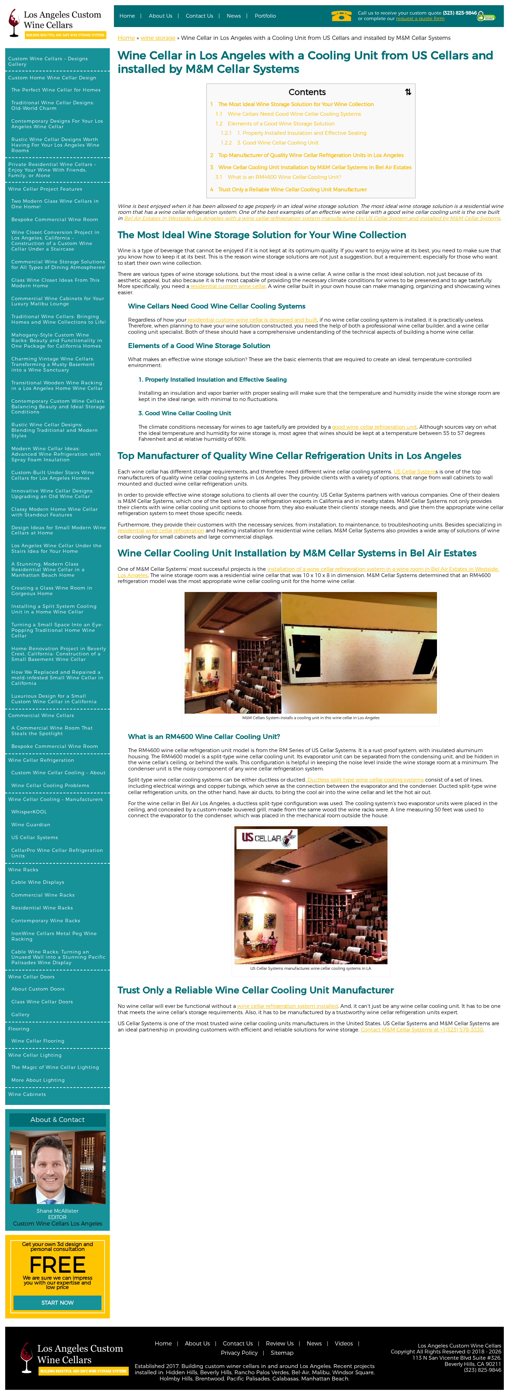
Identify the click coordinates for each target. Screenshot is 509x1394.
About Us (160, 16)
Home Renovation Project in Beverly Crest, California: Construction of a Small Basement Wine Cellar (58, 654)
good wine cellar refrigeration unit (374, 427)
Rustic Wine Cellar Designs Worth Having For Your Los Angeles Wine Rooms (55, 145)
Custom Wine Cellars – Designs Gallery (48, 61)
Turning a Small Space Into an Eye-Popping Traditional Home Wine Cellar (57, 630)
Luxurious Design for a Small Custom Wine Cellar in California (54, 698)
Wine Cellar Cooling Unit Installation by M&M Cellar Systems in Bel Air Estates (311, 167)
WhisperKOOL (29, 811)
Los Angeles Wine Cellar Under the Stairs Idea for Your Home (56, 548)
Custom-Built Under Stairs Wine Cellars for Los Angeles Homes (53, 475)
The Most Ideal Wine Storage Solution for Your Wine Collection (292, 104)
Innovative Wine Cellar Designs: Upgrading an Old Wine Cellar (52, 493)
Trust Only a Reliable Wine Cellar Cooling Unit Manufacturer (288, 189)
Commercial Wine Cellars (41, 715)
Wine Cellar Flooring (37, 1041)
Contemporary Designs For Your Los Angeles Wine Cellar (57, 123)
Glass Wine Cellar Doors (42, 1001)
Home (127, 16)
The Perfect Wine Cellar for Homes (56, 90)
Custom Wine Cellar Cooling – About (58, 772)
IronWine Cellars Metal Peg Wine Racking (54, 936)
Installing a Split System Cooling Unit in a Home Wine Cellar (54, 609)
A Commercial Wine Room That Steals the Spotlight (52, 730)
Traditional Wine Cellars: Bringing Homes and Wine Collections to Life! (58, 319)
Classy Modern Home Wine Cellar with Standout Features (54, 511)
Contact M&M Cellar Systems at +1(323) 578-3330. (422, 1030)
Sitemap (282, 1353)
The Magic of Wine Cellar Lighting (55, 1067)
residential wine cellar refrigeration (161, 531)
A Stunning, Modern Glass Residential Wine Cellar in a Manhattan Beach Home (48, 569)
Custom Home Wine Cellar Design (52, 77)
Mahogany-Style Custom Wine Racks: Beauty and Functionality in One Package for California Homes (56, 340)
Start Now (58, 1302)
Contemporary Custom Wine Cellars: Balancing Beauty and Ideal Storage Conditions (58, 406)
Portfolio (265, 16)
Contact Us (199, 16)
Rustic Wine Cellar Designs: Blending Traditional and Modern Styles (54, 430)
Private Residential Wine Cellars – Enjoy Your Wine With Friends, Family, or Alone (52, 170)
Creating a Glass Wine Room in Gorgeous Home (51, 590)
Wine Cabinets (27, 1094)
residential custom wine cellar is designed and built (251, 320)
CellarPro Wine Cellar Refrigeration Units (57, 853)
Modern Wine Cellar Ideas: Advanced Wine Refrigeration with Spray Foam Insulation (56, 454)
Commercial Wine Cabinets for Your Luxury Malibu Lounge (57, 301)
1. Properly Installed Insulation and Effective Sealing (293, 133)
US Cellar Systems (34, 837)
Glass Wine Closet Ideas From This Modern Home (55, 282)
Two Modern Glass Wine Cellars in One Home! (55, 203)
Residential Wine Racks (42, 908)
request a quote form (420, 18)
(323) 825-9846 (460, 13)
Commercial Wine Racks (43, 895)
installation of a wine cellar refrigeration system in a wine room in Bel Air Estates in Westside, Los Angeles (308, 572)
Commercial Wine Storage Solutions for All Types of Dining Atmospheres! (58, 264)
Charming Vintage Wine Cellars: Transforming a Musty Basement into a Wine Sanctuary (53, 364)
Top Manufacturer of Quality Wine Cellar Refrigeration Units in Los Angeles (307, 155)
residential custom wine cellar (227, 286)
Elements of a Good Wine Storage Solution (275, 124)
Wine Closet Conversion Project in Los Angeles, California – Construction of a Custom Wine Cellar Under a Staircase (55, 240)
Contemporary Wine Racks (45, 920)
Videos (344, 1343)
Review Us (280, 1343)
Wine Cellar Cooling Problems (50, 785)
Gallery (20, 1014)
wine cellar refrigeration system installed (287, 1006)
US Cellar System (415, 472)
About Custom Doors (38, 989)
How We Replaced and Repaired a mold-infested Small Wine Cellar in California (57, 677)
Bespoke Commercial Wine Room (54, 219)
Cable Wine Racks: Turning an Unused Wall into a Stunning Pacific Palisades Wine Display (58, 957)
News (234, 16)
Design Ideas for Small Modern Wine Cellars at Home (58, 530)
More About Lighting (38, 1080)
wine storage (158, 38)
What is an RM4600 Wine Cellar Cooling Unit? (278, 177)
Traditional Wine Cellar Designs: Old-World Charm (53, 105)
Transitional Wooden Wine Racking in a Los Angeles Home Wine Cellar (57, 385)
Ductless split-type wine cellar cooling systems (365, 780)
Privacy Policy (239, 1353)
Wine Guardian (31, 824)
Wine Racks (23, 869)
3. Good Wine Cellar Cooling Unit (270, 143)
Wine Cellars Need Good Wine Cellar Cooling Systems (288, 114)
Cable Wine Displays (37, 882)
